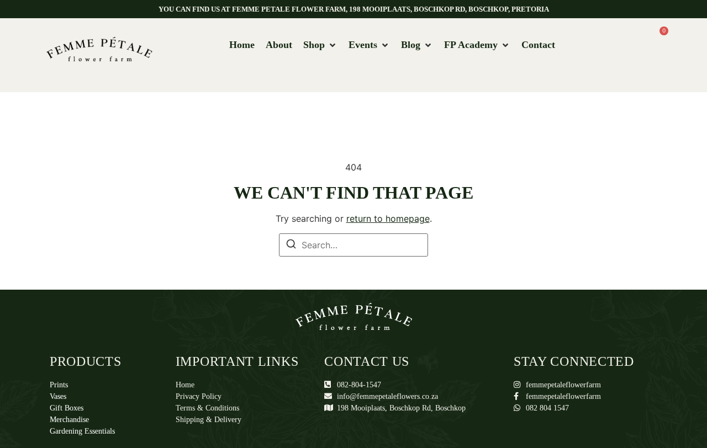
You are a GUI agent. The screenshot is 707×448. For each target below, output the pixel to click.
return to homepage (388, 218)
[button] (320, 45)
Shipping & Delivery (208, 419)
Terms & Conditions (207, 408)
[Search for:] (353, 245)
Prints (59, 385)
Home (185, 385)
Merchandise (69, 419)
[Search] (291, 245)
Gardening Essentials (82, 431)
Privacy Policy (198, 396)
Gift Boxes (66, 408)
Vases (58, 396)
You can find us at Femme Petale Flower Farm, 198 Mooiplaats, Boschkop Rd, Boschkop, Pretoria (354, 9)
